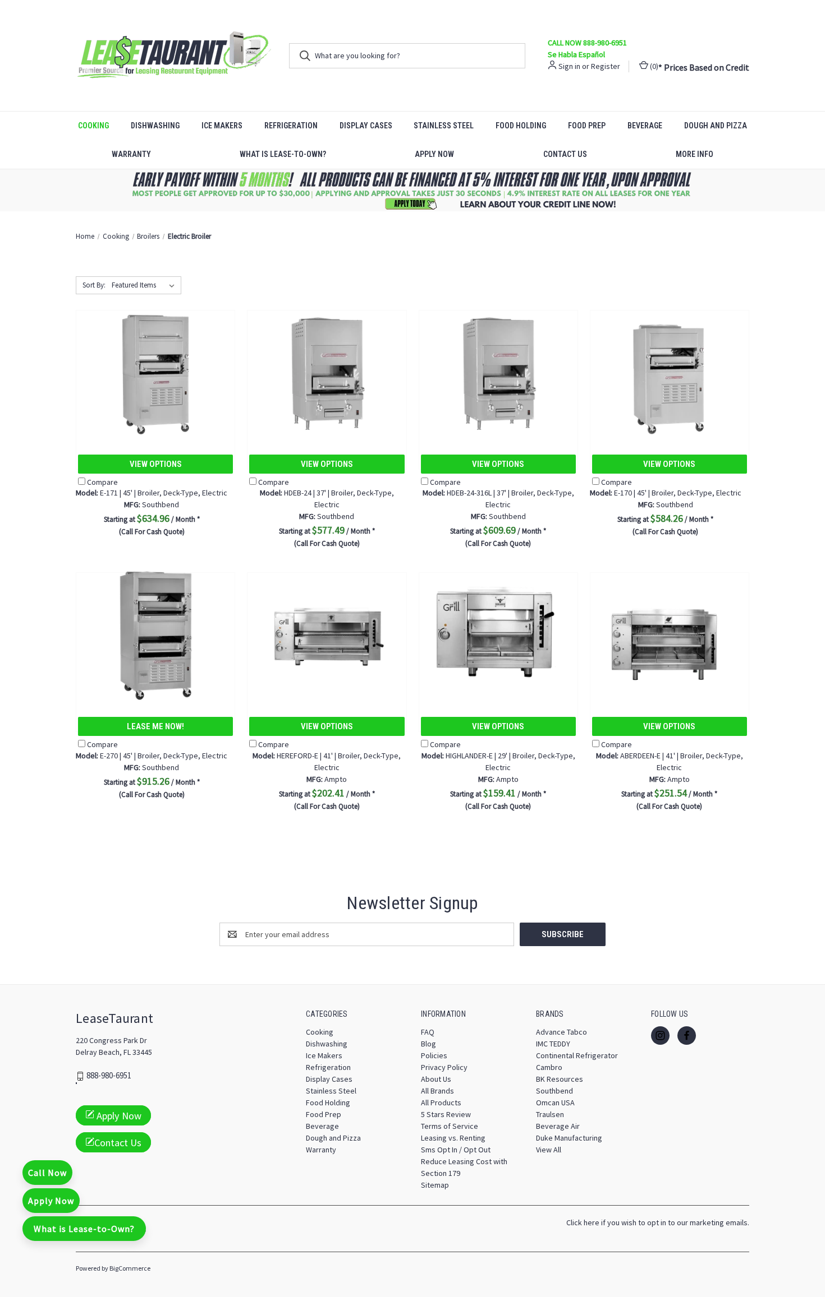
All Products (441, 1102)
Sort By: (94, 285)
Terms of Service (449, 1126)
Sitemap (435, 1185)
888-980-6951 (108, 1076)
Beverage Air (558, 1126)
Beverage (644, 125)
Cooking (93, 125)
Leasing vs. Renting (453, 1138)
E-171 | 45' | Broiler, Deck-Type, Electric (151, 493)
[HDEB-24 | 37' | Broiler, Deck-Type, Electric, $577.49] (326, 372)
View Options (156, 464)
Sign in (569, 66)
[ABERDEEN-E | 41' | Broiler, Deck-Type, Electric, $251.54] (669, 634)
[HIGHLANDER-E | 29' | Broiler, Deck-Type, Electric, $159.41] (498, 634)
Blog (428, 1044)
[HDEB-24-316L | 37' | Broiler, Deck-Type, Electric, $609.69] (498, 372)
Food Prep (587, 125)
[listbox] (145, 285)
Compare (102, 482)
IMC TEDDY (553, 1044)
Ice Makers (221, 125)
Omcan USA (555, 1102)
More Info (694, 154)
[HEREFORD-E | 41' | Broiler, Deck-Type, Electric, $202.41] (326, 634)
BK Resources (559, 1079)
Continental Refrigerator (577, 1055)
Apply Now (434, 154)
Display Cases (366, 125)
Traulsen (550, 1114)
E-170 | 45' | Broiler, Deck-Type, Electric (665, 493)
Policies (434, 1055)
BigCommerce (129, 1268)
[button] (412, 190)
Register (605, 66)
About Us (436, 1079)
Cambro (549, 1067)
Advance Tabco (561, 1032)
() (653, 66)
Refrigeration (291, 125)
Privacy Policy (444, 1067)
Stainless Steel (444, 125)
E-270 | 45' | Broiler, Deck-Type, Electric (151, 756)
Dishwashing (155, 125)
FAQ (427, 1032)
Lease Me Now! (155, 726)
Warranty (131, 154)
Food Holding (521, 125)
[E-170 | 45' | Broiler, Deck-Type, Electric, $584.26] (669, 372)
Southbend (554, 1091)
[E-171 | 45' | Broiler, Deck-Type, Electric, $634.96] (155, 372)
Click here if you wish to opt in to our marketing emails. (657, 1222)
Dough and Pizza (715, 125)
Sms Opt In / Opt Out (456, 1150)
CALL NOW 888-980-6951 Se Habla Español (587, 48)
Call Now (47, 1172)
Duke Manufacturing (569, 1138)
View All (548, 1150)
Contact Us (565, 154)
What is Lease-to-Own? (283, 154)
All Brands (437, 1091)
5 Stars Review (446, 1114)
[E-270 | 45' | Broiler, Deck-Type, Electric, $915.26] (155, 634)
